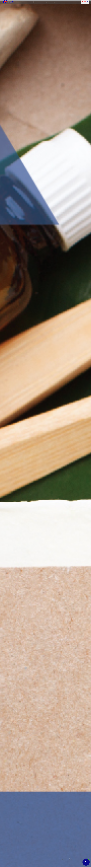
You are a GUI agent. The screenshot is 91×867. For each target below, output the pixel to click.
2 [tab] (62, 859)
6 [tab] (71, 859)
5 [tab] (69, 859)
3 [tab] (64, 859)
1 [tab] (60, 859)
